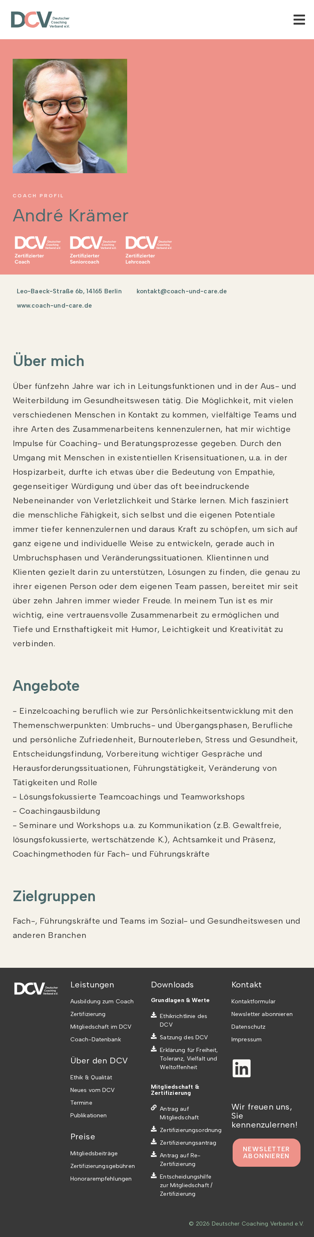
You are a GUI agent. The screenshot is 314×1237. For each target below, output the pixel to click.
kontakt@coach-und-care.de (182, 291)
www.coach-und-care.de (54, 305)
